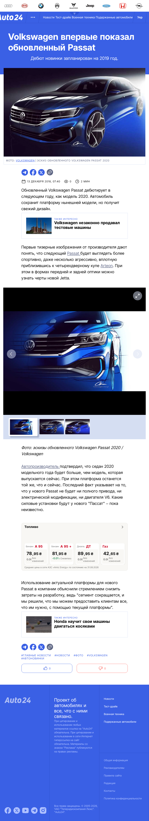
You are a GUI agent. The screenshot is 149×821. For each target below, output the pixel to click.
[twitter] (41, 172)
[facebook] (33, 172)
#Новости (62, 655)
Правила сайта (113, 775)
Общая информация (116, 760)
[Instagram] (43, 810)
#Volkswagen (97, 655)
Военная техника (83, 17)
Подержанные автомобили (114, 17)
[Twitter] (16, 810)
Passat (73, 253)
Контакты (109, 790)
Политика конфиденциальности (123, 798)
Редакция (109, 783)
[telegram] (24, 172)
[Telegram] (34, 810)
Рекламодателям (114, 768)
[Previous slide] (11, 354)
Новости (49, 17)
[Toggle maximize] (137, 295)
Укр (139, 17)
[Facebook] (8, 810)
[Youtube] (25, 810)
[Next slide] (137, 354)
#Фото (78, 655)
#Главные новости (36, 655)
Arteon (106, 265)
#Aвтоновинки (32, 658)
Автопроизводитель (40, 466)
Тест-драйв (63, 17)
